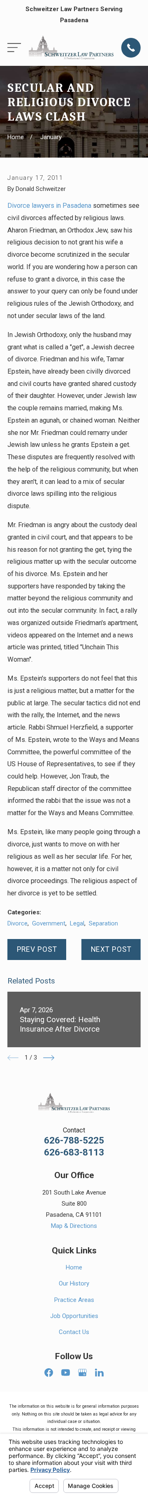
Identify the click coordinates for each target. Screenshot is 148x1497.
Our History (74, 1283)
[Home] (71, 48)
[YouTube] (65, 1372)
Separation (103, 923)
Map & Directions (74, 1226)
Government (48, 923)
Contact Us (74, 1332)
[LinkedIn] (99, 1372)
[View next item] (48, 1057)
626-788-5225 (74, 1140)
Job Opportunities (74, 1316)
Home (74, 1267)
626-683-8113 (74, 1152)
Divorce (17, 923)
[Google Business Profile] (82, 1372)
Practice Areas (74, 1300)
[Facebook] (48, 1372)
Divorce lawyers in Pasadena (49, 205)
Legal (77, 923)
